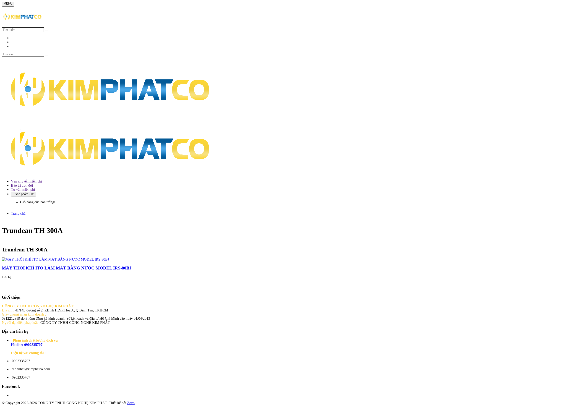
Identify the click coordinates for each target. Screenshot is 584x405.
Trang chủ (18, 213)
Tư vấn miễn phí (23, 189)
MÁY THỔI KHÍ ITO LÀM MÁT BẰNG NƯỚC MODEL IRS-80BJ (67, 268)
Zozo (131, 403)
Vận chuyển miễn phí (26, 181)
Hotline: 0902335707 (26, 345)
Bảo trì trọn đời (22, 185)
